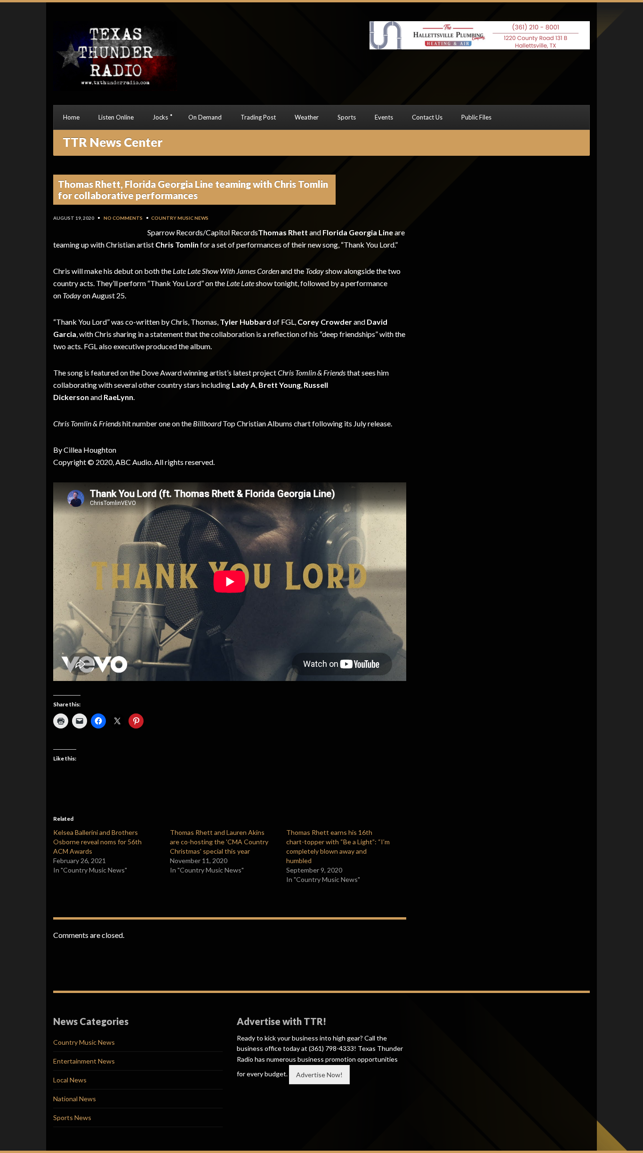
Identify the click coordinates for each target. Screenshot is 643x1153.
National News (74, 1099)
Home (71, 117)
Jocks (160, 117)
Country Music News (180, 218)
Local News (70, 1080)
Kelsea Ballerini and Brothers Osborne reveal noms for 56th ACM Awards (97, 841)
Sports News (72, 1117)
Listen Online (116, 117)
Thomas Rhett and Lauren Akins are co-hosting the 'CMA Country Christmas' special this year (219, 841)
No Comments (123, 218)
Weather (307, 117)
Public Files (476, 117)
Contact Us (427, 117)
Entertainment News (84, 1061)
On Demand (205, 117)
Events (384, 117)
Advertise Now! (319, 1075)
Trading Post (258, 117)
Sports (347, 117)
